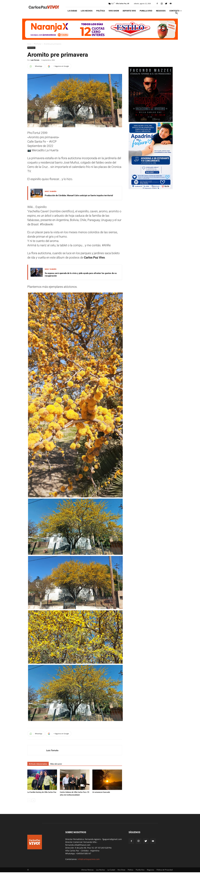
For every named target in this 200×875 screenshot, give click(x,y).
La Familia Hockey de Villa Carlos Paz (41, 792)
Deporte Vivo (129, 11)
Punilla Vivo (146, 11)
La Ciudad (72, 11)
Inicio (29, 44)
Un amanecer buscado (101, 792)
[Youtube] (171, 3)
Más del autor (56, 764)
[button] (176, 13)
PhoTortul (37, 44)
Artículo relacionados (38, 764)
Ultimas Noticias (87, 870)
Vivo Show (114, 11)
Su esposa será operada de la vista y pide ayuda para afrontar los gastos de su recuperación (81, 274)
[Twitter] (166, 3)
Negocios (161, 11)
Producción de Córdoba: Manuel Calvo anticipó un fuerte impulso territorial (79, 195)
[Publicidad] (100, 29)
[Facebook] (157, 3)
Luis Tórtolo (35, 60)
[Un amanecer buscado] (107, 780)
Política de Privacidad (165, 870)
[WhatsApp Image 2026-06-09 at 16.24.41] (151, 121)
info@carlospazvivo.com (89, 859)
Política (100, 11)
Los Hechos (87, 11)
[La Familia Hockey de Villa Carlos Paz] (42, 780)
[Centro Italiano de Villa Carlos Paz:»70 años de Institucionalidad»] (75, 780)
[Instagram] (162, 3)
